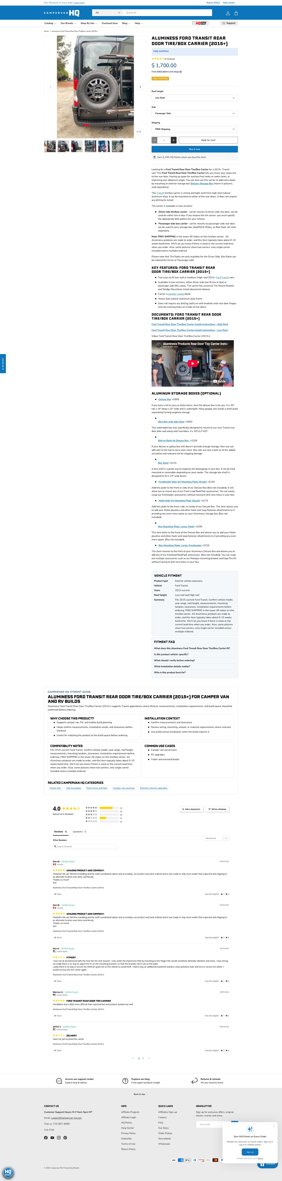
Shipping (156, 122)
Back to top (139, 1094)
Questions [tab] (78, 831)
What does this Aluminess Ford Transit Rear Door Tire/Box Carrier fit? (192, 648)
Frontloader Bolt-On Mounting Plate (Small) (183, 481)
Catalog (49, 23)
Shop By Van (87, 23)
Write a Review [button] (219, 809)
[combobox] (152, 12)
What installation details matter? (172, 666)
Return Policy (213, 2)
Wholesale (164, 1144)
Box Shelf (163, 463)
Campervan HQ (56, 1168)
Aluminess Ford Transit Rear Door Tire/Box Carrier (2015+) (75, 31)
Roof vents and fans (97, 788)
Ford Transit (222, 277)
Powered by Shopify (71, 1168)
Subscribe (126, 1138)
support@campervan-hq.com (66, 1118)
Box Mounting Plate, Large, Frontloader (180, 545)
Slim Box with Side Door (171, 421)
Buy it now (194, 149)
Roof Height (157, 91)
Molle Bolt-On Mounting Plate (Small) (179, 500)
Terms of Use (128, 1144)
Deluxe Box (165, 399)
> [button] (149, 1058)
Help (137, 23)
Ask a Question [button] (192, 809)
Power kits (55, 788)
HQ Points (126, 1122)
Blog (124, 23)
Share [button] (59, 894)
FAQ (160, 1122)
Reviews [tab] (58, 831)
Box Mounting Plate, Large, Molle (176, 526)
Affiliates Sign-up (167, 1112)
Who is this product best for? (170, 672)
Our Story (163, 1128)
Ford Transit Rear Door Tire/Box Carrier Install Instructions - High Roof (190, 324)
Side (154, 107)
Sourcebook (164, 1138)
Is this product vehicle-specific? (171, 654)
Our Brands (67, 23)
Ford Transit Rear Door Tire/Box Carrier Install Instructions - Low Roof (190, 330)
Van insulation (73, 788)
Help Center (229, 2)
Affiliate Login (128, 1117)
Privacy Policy (128, 1133)
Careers (162, 1117)
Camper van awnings (124, 788)
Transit (160, 193)
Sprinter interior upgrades (153, 788)
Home (46, 31)
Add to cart (208, 140)
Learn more (79, 2)
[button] (236, 13)
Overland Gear (110, 23)
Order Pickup (165, 1133)
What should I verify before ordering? (174, 660)
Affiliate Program (130, 1112)
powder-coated (176, 294)
